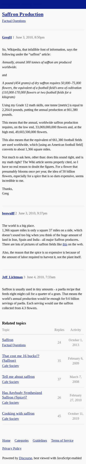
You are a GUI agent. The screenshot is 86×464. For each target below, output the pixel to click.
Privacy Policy (12, 448)
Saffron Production (22, 14)
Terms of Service (62, 440)
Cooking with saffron (18, 413)
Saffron (7, 340)
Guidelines (40, 440)
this (65, 244)
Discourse (25, 458)
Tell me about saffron (18, 376)
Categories (22, 440)
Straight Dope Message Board (22, 4)
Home (6, 440)
